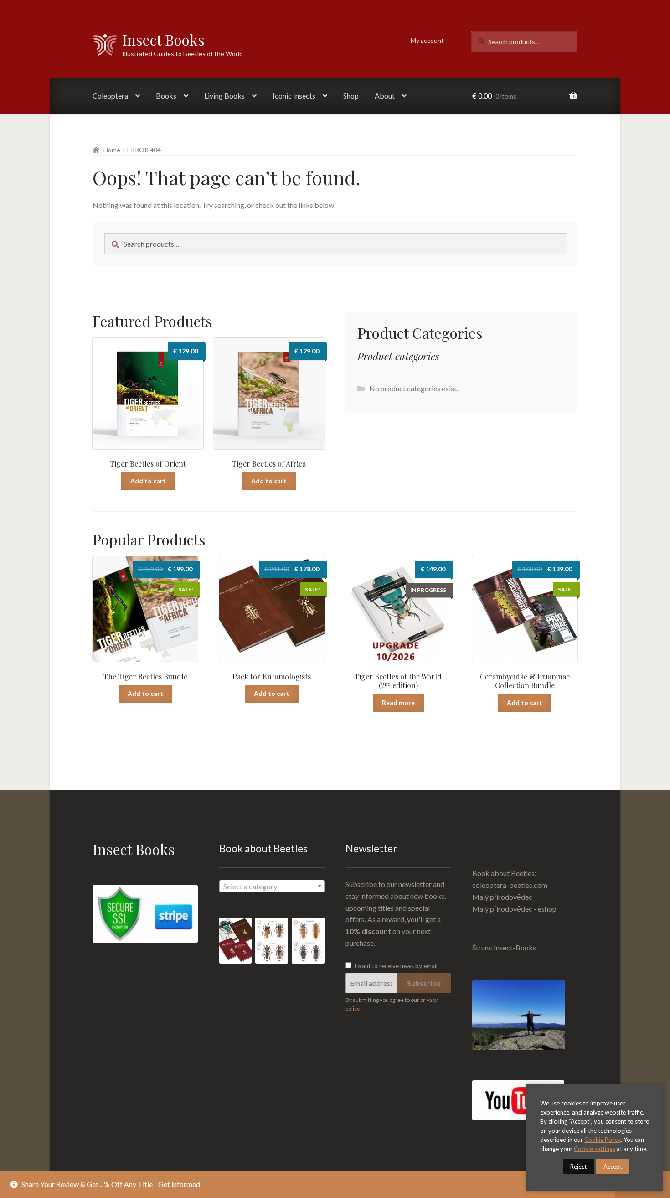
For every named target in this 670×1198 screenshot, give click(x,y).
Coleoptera (110, 95)
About (385, 95)
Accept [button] (612, 1166)
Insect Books (163, 39)
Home (111, 150)
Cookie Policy (602, 1139)
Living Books (224, 95)
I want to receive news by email (395, 966)
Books (166, 95)
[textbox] (272, 886)
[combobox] (272, 886)
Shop (351, 95)
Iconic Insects (294, 95)
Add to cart (148, 481)
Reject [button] (578, 1166)
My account (427, 40)
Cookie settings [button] (594, 1148)
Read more (398, 702)
